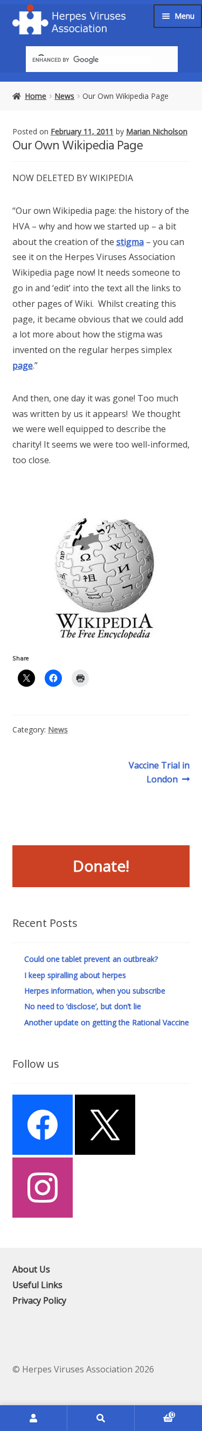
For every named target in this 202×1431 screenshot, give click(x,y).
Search (101, 1418)
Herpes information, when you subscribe (94, 991)
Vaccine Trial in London (159, 772)
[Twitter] (105, 1125)
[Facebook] (42, 1125)
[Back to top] (191, 1134)
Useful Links (37, 1285)
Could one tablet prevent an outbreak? (91, 959)
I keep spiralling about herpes (75, 975)
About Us (31, 1269)
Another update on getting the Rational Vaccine (106, 1022)
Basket (154, 1413)
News (64, 96)
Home (35, 96)
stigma (130, 242)
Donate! (101, 865)
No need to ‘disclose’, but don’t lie (82, 1006)
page (22, 365)
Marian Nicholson (156, 131)
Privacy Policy (39, 1300)
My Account (33, 1418)
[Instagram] (42, 1187)
